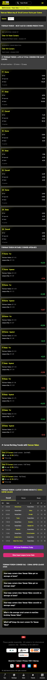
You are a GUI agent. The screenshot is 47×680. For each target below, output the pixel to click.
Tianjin (18, 518)
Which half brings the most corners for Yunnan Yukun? (21, 623)
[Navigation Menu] (42, 3)
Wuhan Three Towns (18, 541)
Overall (8, 498)
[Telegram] (29, 666)
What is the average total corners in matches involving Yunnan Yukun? (21, 613)
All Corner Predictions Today (23, 547)
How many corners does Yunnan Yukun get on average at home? (21, 574)
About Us (11, 661)
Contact (18, 661)
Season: (4, 19)
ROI (30, 661)
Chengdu (31, 514)
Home (23, 498)
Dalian (30, 510)
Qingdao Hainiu (18, 537)
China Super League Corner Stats (23, 555)
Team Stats (15, 8)
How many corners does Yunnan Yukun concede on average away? (22, 604)
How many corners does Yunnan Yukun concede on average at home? (22, 594)
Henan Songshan (30, 533)
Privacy (25, 661)
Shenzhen (30, 522)
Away (38, 498)
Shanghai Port (31, 525)
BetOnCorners (6, 8)
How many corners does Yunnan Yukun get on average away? (21, 584)
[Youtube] (17, 666)
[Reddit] (35, 666)
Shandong (18, 529)
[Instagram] (23, 666)
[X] (12, 666)
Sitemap (36, 661)
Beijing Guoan (18, 506)
